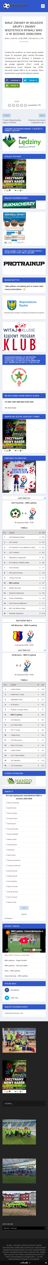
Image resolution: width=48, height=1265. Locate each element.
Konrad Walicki (12, 881)
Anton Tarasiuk (12, 897)
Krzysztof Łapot (12, 818)
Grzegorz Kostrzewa (14, 866)
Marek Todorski (13, 886)
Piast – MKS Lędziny (12, 971)
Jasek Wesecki (12, 808)
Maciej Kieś (11, 850)
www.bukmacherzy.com (14, 1013)
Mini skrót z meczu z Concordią (17, 955)
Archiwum (8, 918)
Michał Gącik (11, 855)
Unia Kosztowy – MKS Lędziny (16, 976)
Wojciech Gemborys (14, 860)
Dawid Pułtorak (12, 876)
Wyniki (24, 914)
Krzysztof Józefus (13, 829)
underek (13, 38)
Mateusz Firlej (12, 902)
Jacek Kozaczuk (12, 871)
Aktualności (34, 38)
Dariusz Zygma (12, 813)
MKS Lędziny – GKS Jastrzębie (16, 966)
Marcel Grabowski (13, 803)
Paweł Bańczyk (12, 845)
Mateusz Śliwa (12, 839)
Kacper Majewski (13, 834)
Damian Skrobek (13, 892)
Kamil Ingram (12, 824)
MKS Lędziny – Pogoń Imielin (16, 960)
